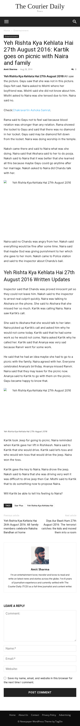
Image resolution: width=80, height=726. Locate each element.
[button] (6, 22)
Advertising (65, 715)
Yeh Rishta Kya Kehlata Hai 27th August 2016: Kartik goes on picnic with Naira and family (38, 52)
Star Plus (19, 505)
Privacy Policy (49, 715)
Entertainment (21, 30)
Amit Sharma (10, 69)
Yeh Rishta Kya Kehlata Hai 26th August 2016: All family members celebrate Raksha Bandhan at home (21, 526)
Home (7, 30)
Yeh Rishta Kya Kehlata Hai (40, 505)
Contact (35, 715)
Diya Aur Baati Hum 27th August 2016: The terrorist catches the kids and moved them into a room (58, 526)
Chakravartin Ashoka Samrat (31, 110)
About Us (23, 715)
